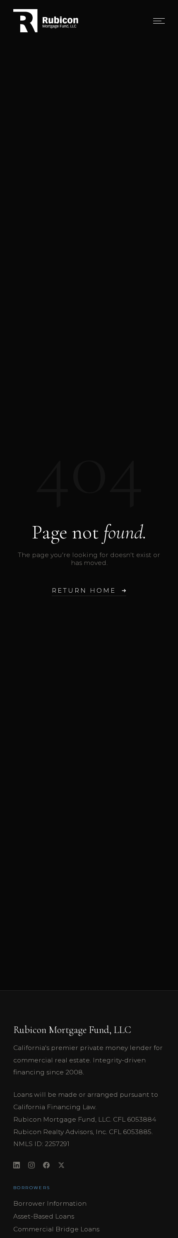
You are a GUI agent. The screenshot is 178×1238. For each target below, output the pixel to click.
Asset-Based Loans (43, 1216)
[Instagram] (31, 1166)
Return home (83, 590)
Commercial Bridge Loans (56, 1229)
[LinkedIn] (16, 1166)
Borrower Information (50, 1203)
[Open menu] (159, 21)
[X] (61, 1166)
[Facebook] (46, 1166)
